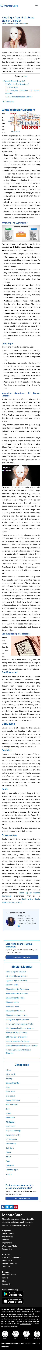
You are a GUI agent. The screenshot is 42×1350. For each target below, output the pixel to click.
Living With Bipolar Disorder (17, 1019)
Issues (8, 1113)
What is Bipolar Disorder (16, 972)
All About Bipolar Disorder (16, 976)
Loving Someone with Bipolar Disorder (22, 1045)
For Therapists (12, 1104)
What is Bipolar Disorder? (14, 81)
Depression (10, 1096)
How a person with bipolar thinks (19, 1024)
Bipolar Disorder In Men (15, 1011)
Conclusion (8, 101)
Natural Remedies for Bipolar (18, 1041)
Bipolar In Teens (12, 1006)
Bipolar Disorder (7, 24)
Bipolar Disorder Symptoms (17, 989)
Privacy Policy (6, 1344)
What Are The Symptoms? (17, 84)
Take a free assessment (22, 1198)
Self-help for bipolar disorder (18, 97)
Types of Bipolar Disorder (16, 980)
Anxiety (9, 1078)
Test (8, 1161)
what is (9, 1174)
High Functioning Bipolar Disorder (20, 1028)
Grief (8, 1109)
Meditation (10, 1122)
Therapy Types (12, 1170)
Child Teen (10, 1091)
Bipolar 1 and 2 (12, 985)
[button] (36, 5)
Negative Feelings (13, 1131)
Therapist (10, 1165)
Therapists (6, 1267)
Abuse (8, 1070)
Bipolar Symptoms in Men (16, 1015)
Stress (8, 1156)
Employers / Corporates (11, 1257)
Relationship (11, 1144)
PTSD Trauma (11, 1139)
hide (25, 76)
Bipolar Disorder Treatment (17, 993)
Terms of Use (18, 1344)
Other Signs (11, 87)
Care (8, 1087)
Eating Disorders (13, 1100)
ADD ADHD (11, 1074)
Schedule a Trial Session (21, 957)
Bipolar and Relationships (16, 1032)
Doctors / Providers (9, 1263)
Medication (10, 1117)
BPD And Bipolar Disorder (16, 1037)
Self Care (10, 1148)
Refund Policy (30, 1344)
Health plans (7, 1260)
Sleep (8, 1152)
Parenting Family (13, 1135)
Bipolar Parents (12, 1002)
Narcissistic (11, 1126)
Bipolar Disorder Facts (15, 998)
